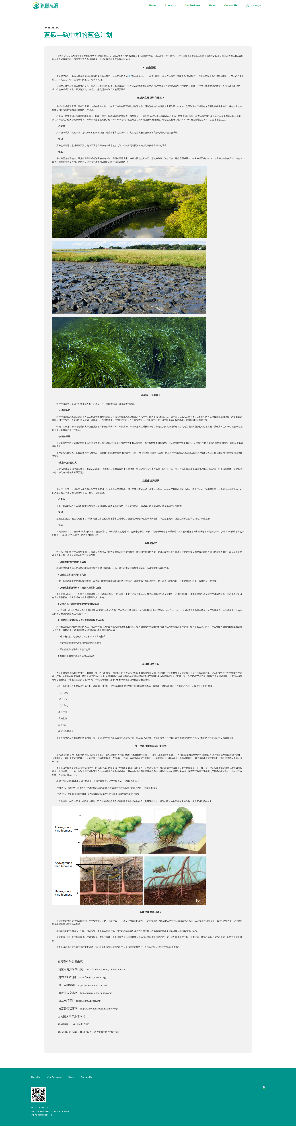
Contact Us (230, 5)
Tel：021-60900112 (39, 1107)
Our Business (193, 5)
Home (152, 5)
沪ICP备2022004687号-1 (41, 1115)
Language (255, 5)
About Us (170, 5)
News (212, 5)
